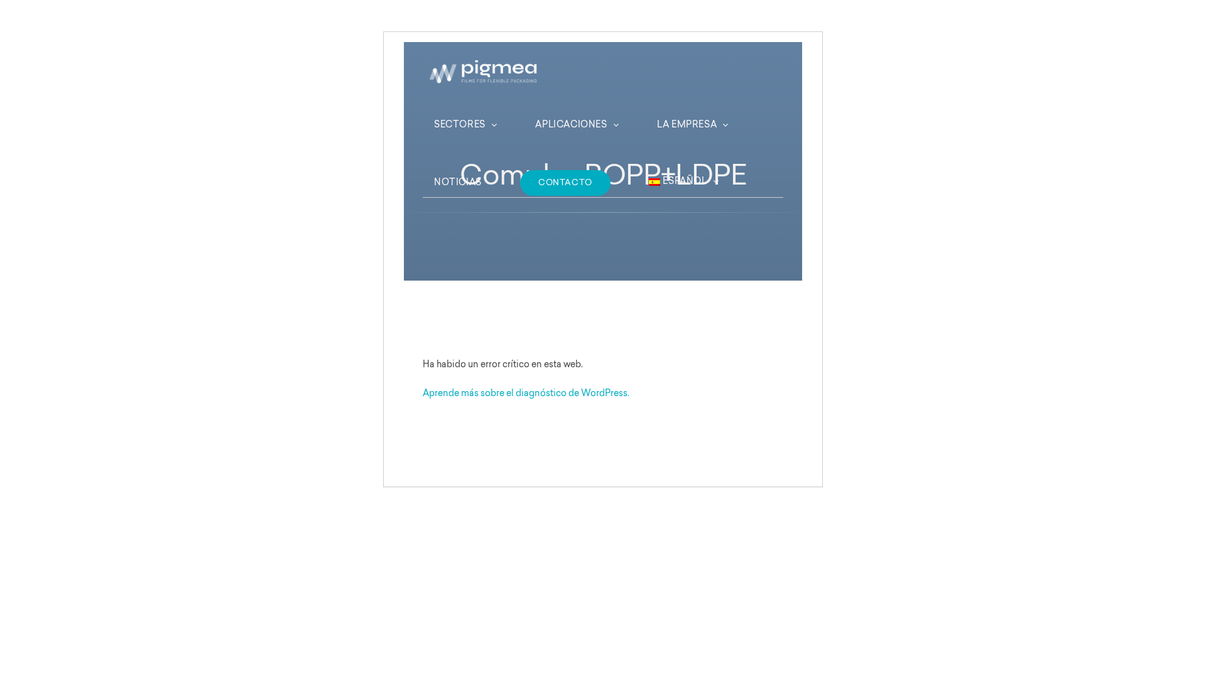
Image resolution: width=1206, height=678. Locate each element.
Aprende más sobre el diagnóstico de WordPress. (526, 394)
